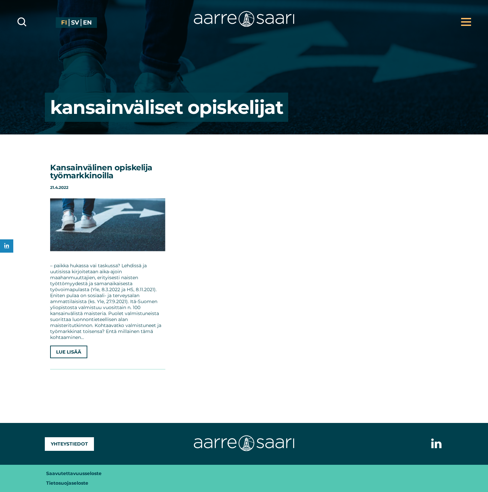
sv (75, 22)
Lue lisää (68, 352)
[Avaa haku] (22, 22)
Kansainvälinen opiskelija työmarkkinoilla (101, 171)
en (87, 22)
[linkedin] (6, 246)
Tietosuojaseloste (67, 483)
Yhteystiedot (69, 444)
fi (64, 22)
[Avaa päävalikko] (466, 22)
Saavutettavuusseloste (74, 473)
